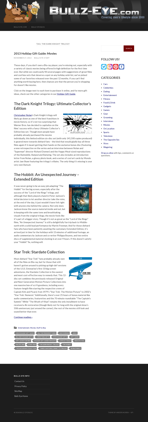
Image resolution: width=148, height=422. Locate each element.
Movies (33, 328)
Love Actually (65, 341)
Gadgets (107, 106)
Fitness (106, 99)
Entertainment (23, 328)
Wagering (107, 147)
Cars (105, 84)
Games (106, 110)
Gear (105, 113)
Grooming (107, 117)
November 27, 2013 (22, 58)
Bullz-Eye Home (21, 396)
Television (108, 136)
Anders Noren (122, 412)
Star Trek (32, 344)
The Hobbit (67, 344)
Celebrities (108, 87)
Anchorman (64, 333)
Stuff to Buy (41, 328)
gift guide (75, 337)
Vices (105, 143)
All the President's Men (47, 333)
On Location (108, 128)
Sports (106, 132)
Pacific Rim (20, 344)
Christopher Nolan (23, 115)
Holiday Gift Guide (66, 94)
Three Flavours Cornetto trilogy (53, 348)
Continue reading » (23, 317)
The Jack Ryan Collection (26, 348)
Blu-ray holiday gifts (24, 337)
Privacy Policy (20, 386)
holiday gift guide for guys (45, 341)
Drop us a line (107, 153)
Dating (106, 91)
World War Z (76, 348)
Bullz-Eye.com (20, 27)
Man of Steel (79, 341)
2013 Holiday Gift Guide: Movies (35, 53)
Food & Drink (109, 102)
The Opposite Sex (111, 139)
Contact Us (19, 381)
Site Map (18, 391)
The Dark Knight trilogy (49, 344)
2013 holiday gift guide (25, 333)
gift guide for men (23, 341)
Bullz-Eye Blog (38, 27)
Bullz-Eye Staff (42, 58)
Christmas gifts (43, 337)
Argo (75, 333)
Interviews (108, 121)
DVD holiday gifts (60, 337)
